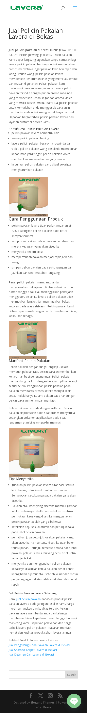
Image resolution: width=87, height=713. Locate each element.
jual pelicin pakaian (28, 599)
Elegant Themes (43, 702)
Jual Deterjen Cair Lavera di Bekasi (31, 654)
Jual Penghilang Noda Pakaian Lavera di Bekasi (39, 645)
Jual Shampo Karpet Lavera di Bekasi (33, 650)
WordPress (43, 707)
